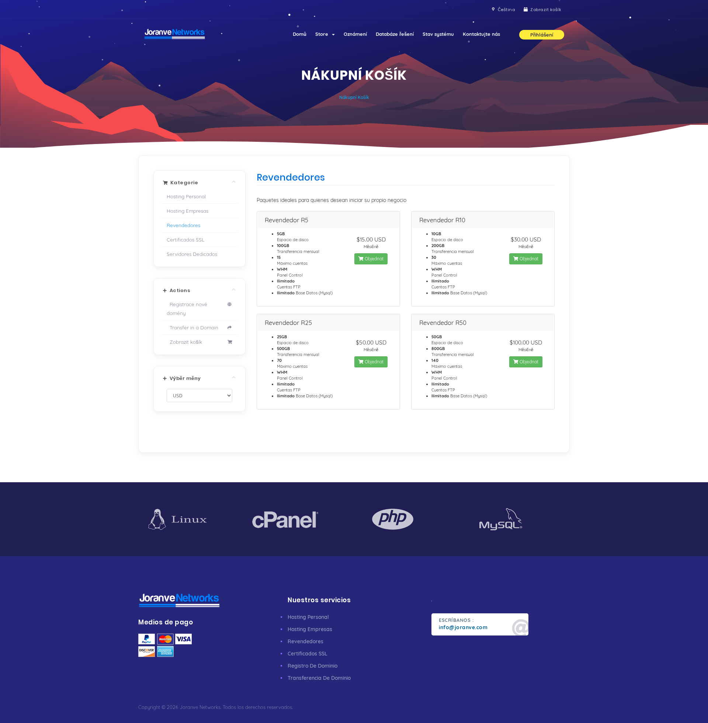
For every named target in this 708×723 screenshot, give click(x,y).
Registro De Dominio (312, 665)
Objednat (374, 258)
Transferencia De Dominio (319, 678)
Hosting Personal (186, 196)
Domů (299, 34)
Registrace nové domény (187, 308)
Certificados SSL (185, 239)
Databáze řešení (395, 34)
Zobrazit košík (184, 342)
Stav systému (438, 34)
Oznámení (355, 34)
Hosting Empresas (187, 211)
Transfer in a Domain (192, 327)
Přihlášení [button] (541, 35)
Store (323, 34)
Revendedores (183, 225)
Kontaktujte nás (481, 34)
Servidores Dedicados (192, 254)
